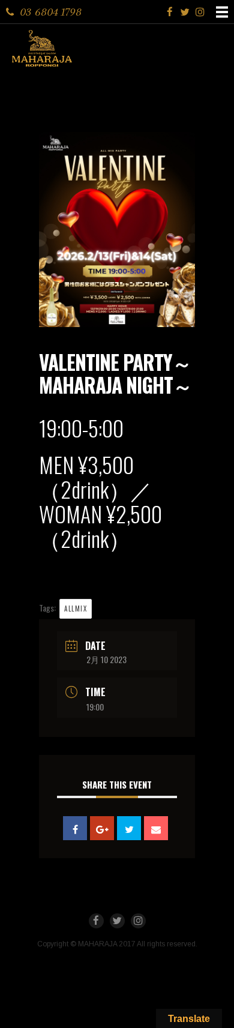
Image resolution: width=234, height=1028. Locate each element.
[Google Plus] (102, 828)
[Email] (156, 828)
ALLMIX (75, 608)
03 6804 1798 (51, 12)
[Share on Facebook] (75, 828)
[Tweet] (129, 828)
